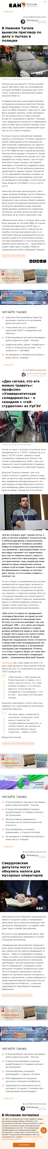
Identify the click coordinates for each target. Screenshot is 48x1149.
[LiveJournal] (44, 261)
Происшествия (8, 255)
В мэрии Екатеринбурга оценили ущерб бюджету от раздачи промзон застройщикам (24, 812)
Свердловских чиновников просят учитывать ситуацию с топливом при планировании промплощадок (24, 1088)
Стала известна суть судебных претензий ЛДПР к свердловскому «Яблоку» (24, 330)
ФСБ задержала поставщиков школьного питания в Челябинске (23, 1080)
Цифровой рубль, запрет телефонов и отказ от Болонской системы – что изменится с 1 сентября (25, 348)
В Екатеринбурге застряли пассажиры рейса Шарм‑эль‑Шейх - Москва (25, 339)
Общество (20, 255)
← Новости (8, 12)
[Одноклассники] (34, 261)
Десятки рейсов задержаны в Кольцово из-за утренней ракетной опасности (24, 822)
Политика (6, 995)
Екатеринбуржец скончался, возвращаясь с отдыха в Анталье (23, 831)
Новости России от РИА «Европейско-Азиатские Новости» (17, 5)
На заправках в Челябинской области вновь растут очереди (25, 356)
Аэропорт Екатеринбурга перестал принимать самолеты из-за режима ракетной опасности (24, 320)
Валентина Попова (36, 374)
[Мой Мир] (41, 261)
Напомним (7, 663)
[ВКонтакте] (30, 261)
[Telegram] (37, 261)
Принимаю (24, 1145)
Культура (30, 743)
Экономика (16, 995)
